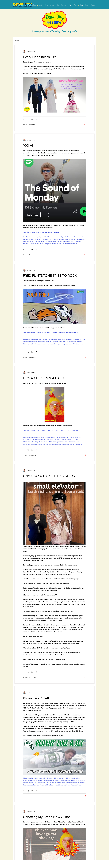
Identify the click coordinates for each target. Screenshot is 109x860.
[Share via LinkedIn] (32, 119)
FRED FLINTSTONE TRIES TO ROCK (50, 275)
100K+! (28, 145)
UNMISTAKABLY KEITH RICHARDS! (49, 476)
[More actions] (85, 51)
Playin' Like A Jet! (36, 698)
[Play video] (54, 95)
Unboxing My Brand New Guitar (46, 817)
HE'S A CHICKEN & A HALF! (43, 378)
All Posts (16, 40)
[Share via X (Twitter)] (28, 119)
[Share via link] (36, 119)
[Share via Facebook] (24, 119)
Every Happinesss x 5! (39, 57)
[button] (92, 40)
